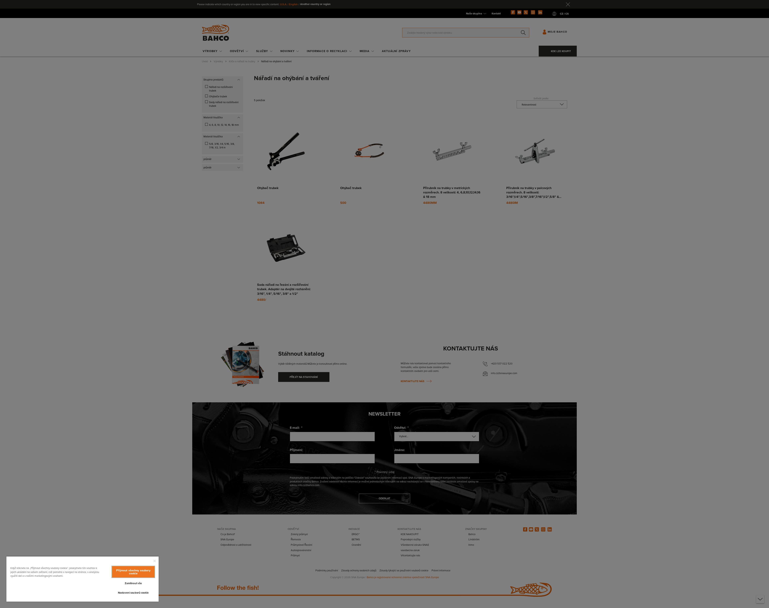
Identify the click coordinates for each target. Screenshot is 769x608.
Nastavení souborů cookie (133, 593)
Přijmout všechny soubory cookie (133, 571)
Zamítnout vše (133, 583)
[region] (82, 579)
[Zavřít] (154, 561)
